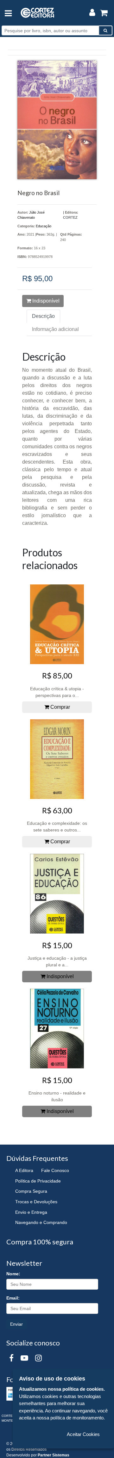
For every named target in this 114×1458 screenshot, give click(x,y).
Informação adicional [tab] (55, 329)
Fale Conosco (55, 1170)
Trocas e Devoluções (36, 1201)
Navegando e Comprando (41, 1222)
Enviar (16, 1324)
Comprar (59, 707)
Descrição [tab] (43, 316)
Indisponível (45, 301)
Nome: (13, 1273)
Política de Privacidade (38, 1180)
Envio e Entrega (31, 1212)
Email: (13, 1297)
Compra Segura (31, 1191)
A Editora (24, 1170)
